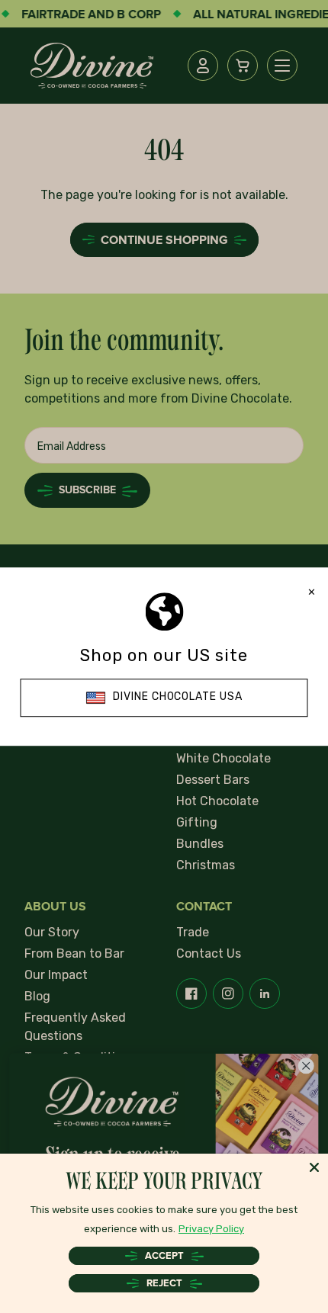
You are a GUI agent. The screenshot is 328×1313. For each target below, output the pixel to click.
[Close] (314, 1167)
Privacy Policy (211, 1228)
